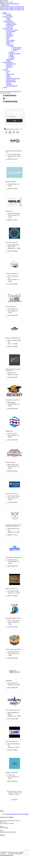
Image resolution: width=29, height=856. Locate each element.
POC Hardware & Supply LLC (14, 557)
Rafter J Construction (12, 588)
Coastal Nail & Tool (11, 306)
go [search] (15, 120)
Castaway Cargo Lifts (12, 242)
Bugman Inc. (9, 211)
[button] (5, 129)
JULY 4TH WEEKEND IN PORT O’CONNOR (15, 814)
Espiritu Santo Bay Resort (13, 400)
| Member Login (5, 5)
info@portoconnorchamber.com (11, 3)
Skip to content (4, 0)
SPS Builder (9, 680)
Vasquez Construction (12, 772)
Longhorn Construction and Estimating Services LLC (13, 525)
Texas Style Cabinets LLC (13, 710)
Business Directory (12, 791)
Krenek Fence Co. (11, 462)
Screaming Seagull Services (13, 618)
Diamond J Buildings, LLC (13, 338)
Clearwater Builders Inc (12, 273)
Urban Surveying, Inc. (12, 741)
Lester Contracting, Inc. (12, 493)
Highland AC (9, 431)
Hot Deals (16, 792)
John (15, 91)
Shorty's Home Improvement (13, 649)
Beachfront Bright (11, 181)
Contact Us (17, 794)
